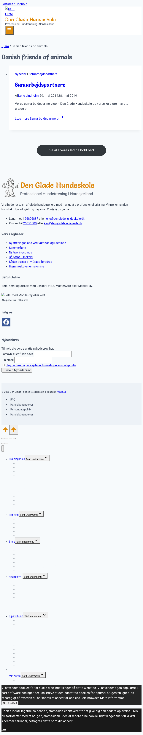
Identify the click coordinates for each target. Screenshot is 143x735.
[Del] (10, 438)
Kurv (19, 680)
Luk (3, 729)
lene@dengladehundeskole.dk (65, 218)
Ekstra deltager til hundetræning (35, 508)
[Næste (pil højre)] (6, 443)
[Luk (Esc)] (14, 438)
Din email (7, 360)
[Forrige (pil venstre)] (2, 443)
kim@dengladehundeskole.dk (63, 223)
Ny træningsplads (20, 252)
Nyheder (20, 74)
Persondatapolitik (20, 409)
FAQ (12, 399)
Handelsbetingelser (21, 404)
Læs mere (36, 118)
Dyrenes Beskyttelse (28, 609)
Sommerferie (17, 248)
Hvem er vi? (16, 576)
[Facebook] (6, 322)
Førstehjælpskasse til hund (31, 665)
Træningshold (17, 458)
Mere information (112, 698)
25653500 (30, 223)
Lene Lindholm (28, 95)
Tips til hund (16, 616)
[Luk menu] (2, 448)
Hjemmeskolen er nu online (26, 266)
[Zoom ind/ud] (2, 438)
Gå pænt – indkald (26, 479)
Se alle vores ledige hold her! (71, 150)
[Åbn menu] (9, 30)
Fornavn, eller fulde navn (17, 354)
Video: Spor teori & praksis (31, 570)
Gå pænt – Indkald (21, 257)
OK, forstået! (10, 703)
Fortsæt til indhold (14, 4)
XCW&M (61, 391)
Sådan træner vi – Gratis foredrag (30, 262)
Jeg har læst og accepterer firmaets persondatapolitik (41, 365)
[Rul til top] (5, 431)
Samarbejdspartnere (43, 74)
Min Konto (15, 675)
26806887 (31, 218)
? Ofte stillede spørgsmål (31, 535)
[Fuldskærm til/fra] (6, 438)
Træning (14, 514)
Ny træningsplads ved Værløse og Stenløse (37, 243)
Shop (12, 541)
